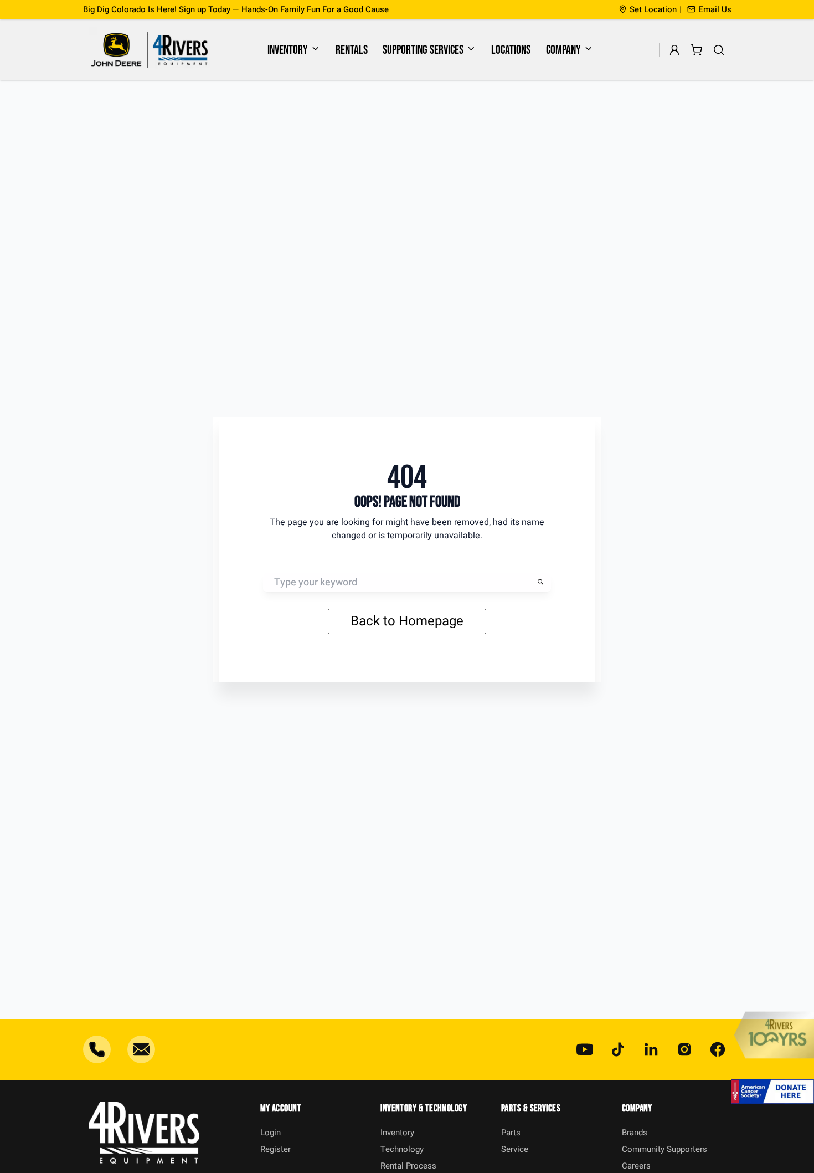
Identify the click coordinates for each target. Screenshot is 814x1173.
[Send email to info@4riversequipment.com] (141, 1049)
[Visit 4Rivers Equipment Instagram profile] (684, 1049)
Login (270, 1132)
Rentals (352, 50)
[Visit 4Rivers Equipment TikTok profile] (618, 1049)
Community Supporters (664, 1149)
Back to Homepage (407, 621)
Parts (511, 1132)
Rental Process (408, 1166)
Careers (636, 1166)
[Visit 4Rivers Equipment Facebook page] (717, 1049)
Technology (402, 1149)
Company (563, 50)
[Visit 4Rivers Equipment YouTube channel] (585, 1049)
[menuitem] (294, 50)
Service (514, 1149)
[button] (709, 9)
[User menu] (675, 50)
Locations (510, 50)
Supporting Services (423, 50)
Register (275, 1149)
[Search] (719, 50)
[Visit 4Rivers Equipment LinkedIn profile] (651, 1049)
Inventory (287, 50)
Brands (634, 1132)
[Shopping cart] (697, 50)
